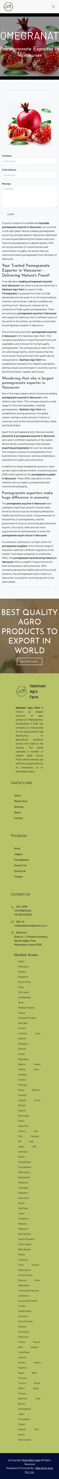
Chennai (22, 1048)
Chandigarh (24, 1419)
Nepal (21, 1372)
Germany (22, 1084)
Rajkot (21, 961)
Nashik (21, 1156)
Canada (22, 1357)
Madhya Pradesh (26, 1007)
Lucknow (22, 1033)
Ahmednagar (24, 1161)
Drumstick (20, 870)
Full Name (7, 155)
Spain (36, 1388)
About (17, 812)
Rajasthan (23, 1125)
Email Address (9, 169)
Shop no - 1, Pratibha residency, (31, 936)
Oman (37, 1280)
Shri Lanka (23, 992)
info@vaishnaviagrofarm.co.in (30, 925)
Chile (37, 1398)
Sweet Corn (20, 865)
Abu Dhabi (23, 1208)
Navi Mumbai (24, 1233)
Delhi (20, 1347)
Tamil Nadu (23, 1352)
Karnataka (23, 1331)
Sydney (21, 1069)
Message (6, 183)
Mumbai (22, 1105)
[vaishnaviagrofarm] (8, 6)
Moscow (22, 1280)
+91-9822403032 (23, 914)
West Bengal (24, 1249)
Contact (18, 817)
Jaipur (21, 1413)
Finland (21, 1028)
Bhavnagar (23, 1115)
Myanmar (22, 1367)
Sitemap (18, 806)
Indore (21, 1120)
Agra (37, 1033)
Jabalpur (22, 1074)
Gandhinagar (24, 997)
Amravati (23, 1316)
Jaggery (18, 853)
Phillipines (23, 1182)
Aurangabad (24, 1408)
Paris (20, 1264)
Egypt (21, 1146)
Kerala (21, 1203)
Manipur (22, 971)
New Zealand (24, 1439)
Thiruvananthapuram (28, 1290)
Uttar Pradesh (25, 1321)
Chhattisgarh (24, 1244)
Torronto (22, 1377)
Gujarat (22, 1110)
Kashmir (22, 1038)
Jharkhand (23, 1295)
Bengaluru (23, 1043)
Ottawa (22, 1393)
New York (22, 1398)
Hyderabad (23, 1285)
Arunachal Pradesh (27, 1300)
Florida (21, 1362)
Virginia (37, 1362)
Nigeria (21, 1064)
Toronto (22, 1383)
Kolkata (22, 1429)
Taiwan (37, 1064)
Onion (17, 848)
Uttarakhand (24, 1167)
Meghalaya (23, 1059)
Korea (37, 1100)
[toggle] (53, 6)
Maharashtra (24, 1269)
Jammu (22, 1131)
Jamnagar (23, 1187)
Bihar (34, 1372)
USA (36, 1429)
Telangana (23, 966)
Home (17, 795)
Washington (24, 1172)
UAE (34, 1146)
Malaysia (22, 1223)
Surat (36, 1069)
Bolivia (21, 1388)
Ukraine (35, 1264)
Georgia (35, 1136)
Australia (22, 1023)
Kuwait (21, 1434)
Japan (21, 1213)
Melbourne (23, 1228)
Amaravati (23, 1197)
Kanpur (21, 1012)
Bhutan (21, 1403)
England (22, 1100)
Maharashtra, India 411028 (28, 944)
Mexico (21, 1254)
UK (19, 1141)
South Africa (24, 981)
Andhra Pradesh (26, 1239)
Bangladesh (24, 1177)
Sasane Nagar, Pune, (25, 940)
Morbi (21, 1002)
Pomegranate (21, 859)
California (23, 1259)
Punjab (21, 1424)
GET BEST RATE (29, 661)
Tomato (18, 876)
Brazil (37, 1383)
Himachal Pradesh (27, 1017)
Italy (31, 1141)
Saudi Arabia (24, 1311)
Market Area (20, 801)
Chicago (22, 1095)
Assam (21, 1053)
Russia (36, 1341)
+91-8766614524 (22, 910)
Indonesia (23, 1151)
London (22, 1305)
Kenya (21, 1089)
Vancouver (23, 1336)
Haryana (22, 1326)
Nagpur (34, 1347)
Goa (36, 1131)
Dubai (21, 987)
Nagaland (23, 976)
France (21, 1341)
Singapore (23, 1218)
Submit (11, 214)
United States (25, 1275)
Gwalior (22, 1079)
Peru (20, 1136)
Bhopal (35, 1089)
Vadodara (23, 1192)
